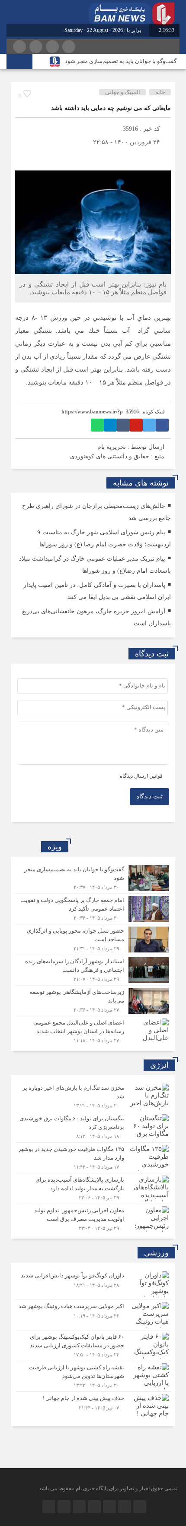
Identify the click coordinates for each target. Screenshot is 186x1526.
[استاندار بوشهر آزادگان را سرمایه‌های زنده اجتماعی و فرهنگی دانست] (93, 970)
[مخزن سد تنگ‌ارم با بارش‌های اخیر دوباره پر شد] (93, 1096)
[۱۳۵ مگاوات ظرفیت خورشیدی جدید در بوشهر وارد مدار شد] (93, 1158)
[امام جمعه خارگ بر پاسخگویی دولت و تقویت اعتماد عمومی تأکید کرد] (93, 909)
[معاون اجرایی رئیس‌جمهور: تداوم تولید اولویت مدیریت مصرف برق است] (93, 1218)
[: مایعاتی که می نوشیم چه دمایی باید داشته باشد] (23, 155)
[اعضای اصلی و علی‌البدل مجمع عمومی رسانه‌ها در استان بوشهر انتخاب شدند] (93, 1030)
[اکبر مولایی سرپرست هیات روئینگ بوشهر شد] (93, 1315)
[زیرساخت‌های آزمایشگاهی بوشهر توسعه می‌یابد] (93, 1001)
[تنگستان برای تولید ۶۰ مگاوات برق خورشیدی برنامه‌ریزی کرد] (93, 1127)
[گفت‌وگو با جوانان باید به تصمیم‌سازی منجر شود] (93, 878)
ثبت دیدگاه (149, 796)
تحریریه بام (111, 447)
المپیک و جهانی (122, 92)
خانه (160, 92)
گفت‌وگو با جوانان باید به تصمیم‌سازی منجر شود (120, 61)
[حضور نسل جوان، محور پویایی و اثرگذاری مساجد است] (93, 939)
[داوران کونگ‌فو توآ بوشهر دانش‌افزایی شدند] (93, 1284)
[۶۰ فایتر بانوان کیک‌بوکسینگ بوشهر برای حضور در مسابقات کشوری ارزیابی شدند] (93, 1346)
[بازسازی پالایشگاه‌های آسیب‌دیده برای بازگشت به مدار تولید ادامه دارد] (93, 1188)
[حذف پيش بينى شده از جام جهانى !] (93, 1406)
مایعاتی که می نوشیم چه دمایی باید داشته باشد (111, 108)
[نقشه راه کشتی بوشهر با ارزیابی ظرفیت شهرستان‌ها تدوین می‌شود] (93, 1376)
